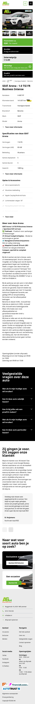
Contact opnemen (25, 642)
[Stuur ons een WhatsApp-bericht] (25, 3)
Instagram (5, 662)
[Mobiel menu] (31, 3)
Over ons (22, 635)
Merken (4, 639)
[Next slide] (11, 529)
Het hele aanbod (24, 632)
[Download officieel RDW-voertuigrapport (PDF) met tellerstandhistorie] (29, 100)
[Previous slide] (4, 529)
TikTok (4, 655)
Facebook (5, 659)
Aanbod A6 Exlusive (16, 563)
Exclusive (5, 635)
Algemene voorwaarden (10, 693)
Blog (20, 646)
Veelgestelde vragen (25, 639)
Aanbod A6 (13, 583)
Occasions (5, 632)
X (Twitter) (5, 666)
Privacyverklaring (8, 697)
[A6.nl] (5, 3)
